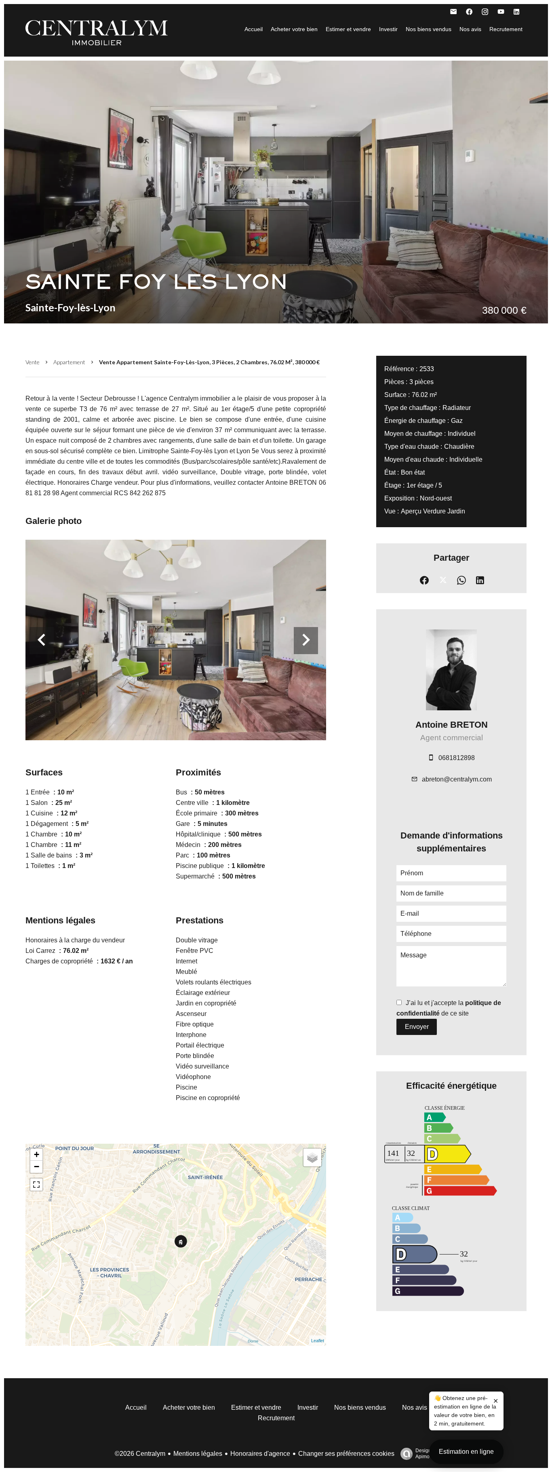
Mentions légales (197, 1453)
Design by (426, 1453)
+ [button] (36, 1154)
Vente (32, 362)
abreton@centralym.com (457, 779)
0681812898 (456, 757)
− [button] (36, 1167)
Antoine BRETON (451, 725)
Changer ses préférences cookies (346, 1453)
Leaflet (317, 1340)
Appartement (69, 362)
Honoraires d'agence (260, 1453)
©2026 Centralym (140, 1453)
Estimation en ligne (466, 1451)
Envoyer (417, 1026)
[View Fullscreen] (36, 1184)
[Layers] (312, 1157)
